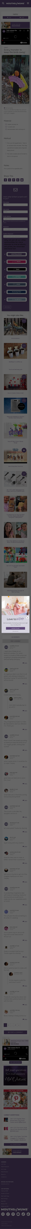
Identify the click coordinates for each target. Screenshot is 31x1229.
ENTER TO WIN (15, 628)
